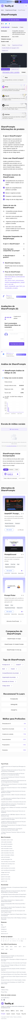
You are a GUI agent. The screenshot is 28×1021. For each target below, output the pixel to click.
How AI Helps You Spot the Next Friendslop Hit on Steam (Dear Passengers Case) (13, 907)
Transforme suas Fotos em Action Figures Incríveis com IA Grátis (13, 977)
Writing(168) (14, 704)
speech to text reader (5, 876)
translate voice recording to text (8, 863)
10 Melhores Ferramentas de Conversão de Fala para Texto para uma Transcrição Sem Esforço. (12, 774)
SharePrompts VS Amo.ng (14, 650)
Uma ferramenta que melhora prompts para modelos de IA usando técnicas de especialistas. (13, 518)
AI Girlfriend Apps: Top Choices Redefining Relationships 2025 (13, 897)
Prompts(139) (14, 699)
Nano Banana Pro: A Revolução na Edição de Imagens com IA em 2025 (14, 960)
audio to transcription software (7, 855)
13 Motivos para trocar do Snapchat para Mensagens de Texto (13, 767)
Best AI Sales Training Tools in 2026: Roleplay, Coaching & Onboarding (13, 918)
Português (3, 1013)
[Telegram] (4, 999)
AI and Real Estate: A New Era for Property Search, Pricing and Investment (13, 915)
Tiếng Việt (23, 1013)
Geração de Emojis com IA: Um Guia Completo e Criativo (13, 980)
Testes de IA (19, 607)
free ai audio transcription (6, 846)
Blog (2, 924)
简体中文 (7, 1010)
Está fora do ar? (4, 933)
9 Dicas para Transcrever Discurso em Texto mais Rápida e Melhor (14, 788)
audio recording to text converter (8, 868)
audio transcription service (6, 848)
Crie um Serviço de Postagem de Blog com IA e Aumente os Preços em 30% (13, 965)
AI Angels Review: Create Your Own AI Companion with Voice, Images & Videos (13, 911)
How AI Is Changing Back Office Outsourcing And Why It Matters (13, 904)
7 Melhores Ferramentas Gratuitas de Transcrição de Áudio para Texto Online (14, 784)
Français (18, 1013)
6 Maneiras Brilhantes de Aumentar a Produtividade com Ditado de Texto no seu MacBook (13, 804)
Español (8, 1013)
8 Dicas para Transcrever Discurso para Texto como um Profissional (13, 811)
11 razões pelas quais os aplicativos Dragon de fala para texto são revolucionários (13, 799)
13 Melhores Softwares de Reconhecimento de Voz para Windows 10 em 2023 (13, 791)
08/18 (15, 946)
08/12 (2, 949)
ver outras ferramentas (11, 445)
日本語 (21, 1010)
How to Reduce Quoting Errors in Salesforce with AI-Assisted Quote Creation (12, 900)
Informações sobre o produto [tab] (10, 72)
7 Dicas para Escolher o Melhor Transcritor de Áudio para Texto (13, 795)
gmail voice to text (5, 874)
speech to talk (4, 881)
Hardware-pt (3, 929)
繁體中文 (13, 1010)
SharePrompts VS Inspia (14, 638)
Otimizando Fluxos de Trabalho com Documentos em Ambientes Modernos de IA (12, 956)
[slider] (5, 27)
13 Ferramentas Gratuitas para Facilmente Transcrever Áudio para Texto (13, 777)
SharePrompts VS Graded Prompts (14, 644)
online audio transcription (6, 842)
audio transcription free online (7, 852)
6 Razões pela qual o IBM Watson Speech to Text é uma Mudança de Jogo (13, 815)
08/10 (11, 949)
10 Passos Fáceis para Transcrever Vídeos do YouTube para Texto (13, 832)
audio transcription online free (7, 850)
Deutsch (13, 1013)
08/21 (11, 946)
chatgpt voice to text (5, 872)
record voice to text (5, 866)
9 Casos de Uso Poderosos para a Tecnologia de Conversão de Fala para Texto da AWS (11, 829)
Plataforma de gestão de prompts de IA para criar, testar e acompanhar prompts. (14, 559)
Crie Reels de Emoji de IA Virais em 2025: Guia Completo (13, 972)
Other (22, 941)
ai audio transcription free (6, 859)
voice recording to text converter (8, 861)
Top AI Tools (3, 931)
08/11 (7, 949)
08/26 (2, 946)
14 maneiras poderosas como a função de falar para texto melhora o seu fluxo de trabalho (13, 818)
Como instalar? (22, 478)
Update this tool (15, 69)
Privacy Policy (4, 992)
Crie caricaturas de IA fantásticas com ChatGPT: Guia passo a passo (12, 982)
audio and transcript (5, 857)
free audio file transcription (7, 844)
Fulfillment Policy (4, 989)
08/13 (24, 946)
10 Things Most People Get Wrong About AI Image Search (13, 894)
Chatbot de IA (5, 50)
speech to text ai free (5, 879)
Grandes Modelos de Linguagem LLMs (10, 47)
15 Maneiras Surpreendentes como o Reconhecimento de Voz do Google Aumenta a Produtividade (13, 781)
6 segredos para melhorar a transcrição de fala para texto (13, 801)
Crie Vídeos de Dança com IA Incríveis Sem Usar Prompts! (13, 963)
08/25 (7, 946)
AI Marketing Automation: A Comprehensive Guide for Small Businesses (14, 888)
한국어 (17, 1010)
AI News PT (3, 927)
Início (2, 10)
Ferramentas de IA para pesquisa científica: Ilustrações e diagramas (13, 969)
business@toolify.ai (5, 997)
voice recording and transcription (8, 870)
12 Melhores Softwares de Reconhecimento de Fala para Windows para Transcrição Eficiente (13, 822)
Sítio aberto (9, 529)
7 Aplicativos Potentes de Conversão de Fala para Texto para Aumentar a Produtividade (13, 770)
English (2, 1010)
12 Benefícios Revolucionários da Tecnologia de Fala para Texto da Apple (13, 825)
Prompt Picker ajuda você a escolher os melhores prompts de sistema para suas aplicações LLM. (14, 600)
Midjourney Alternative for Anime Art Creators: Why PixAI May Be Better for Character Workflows (13, 891)
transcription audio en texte (7, 839)
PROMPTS (14, 710)
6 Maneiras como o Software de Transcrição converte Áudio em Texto (14, 808)
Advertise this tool (5, 69)
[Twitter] (1, 999)
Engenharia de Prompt (10, 10)
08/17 (20, 946)
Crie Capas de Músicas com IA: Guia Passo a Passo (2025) (14, 974)
